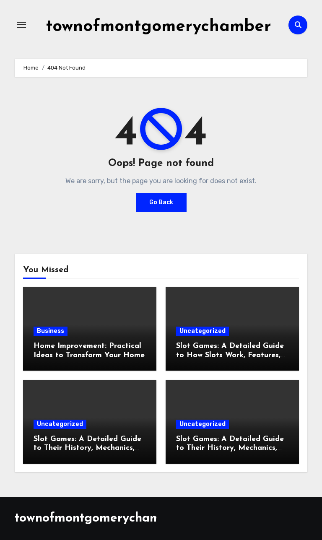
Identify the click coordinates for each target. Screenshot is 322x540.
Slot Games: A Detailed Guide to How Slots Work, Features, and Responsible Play (230, 355)
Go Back (161, 202)
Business (50, 331)
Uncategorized (202, 331)
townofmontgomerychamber (158, 26)
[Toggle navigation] (21, 25)
